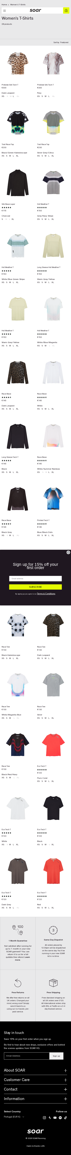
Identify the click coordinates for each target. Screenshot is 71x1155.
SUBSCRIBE (35, 587)
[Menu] (5, 11)
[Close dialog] (68, 552)
